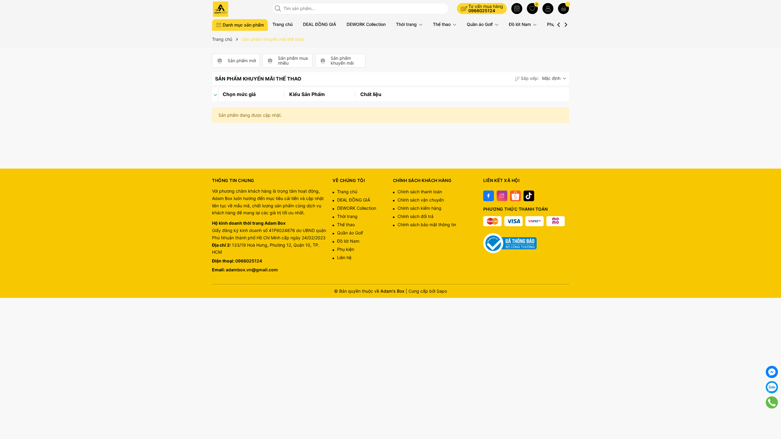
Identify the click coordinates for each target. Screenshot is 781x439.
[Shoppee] (515, 196)
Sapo (442, 291)
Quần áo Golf (480, 24)
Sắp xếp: (530, 78)
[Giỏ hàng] (563, 8)
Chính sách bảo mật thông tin (427, 224)
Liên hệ (344, 257)
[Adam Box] (240, 9)
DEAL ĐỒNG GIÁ (319, 24)
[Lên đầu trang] (772, 418)
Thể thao (442, 24)
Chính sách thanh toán (420, 191)
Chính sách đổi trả (416, 216)
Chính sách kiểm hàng (419, 208)
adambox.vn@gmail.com (252, 269)
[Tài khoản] (547, 8)
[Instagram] (502, 196)
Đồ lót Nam (520, 24)
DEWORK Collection (366, 24)
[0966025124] (772, 402)
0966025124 (481, 10)
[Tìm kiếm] (278, 8)
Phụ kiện (345, 249)
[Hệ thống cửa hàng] (516, 8)
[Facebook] (488, 196)
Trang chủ (282, 24)
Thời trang (407, 24)
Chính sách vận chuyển (421, 199)
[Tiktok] (529, 196)
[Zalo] (772, 387)
